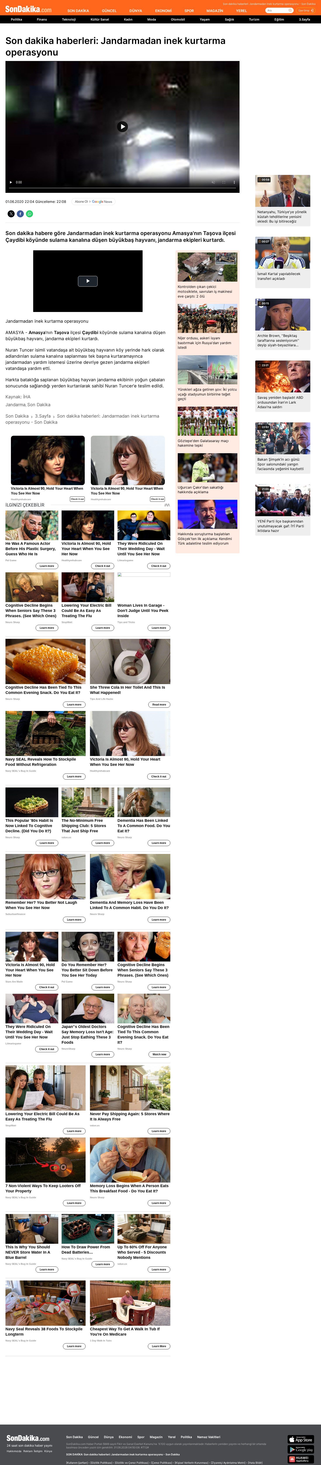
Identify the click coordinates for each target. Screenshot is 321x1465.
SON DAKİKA (78, 11)
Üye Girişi (304, 10)
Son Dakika (74, 1437)
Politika (16, 19)
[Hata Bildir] (255, 1462)
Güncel (93, 1437)
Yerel (172, 1437)
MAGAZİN (215, 11)
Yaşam (205, 19)
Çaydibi (90, 332)
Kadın (128, 19)
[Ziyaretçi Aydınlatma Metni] (228, 1462)
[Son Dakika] (28, 9)
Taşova (61, 332)
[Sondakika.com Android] (301, 1449)
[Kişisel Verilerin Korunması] (191, 1462)
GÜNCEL (109, 11)
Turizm (254, 19)
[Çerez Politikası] (161, 1462)
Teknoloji (69, 19)
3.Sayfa (304, 19)
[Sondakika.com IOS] (301, 1439)
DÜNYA (135, 11)
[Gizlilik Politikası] (101, 1462)
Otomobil (178, 19)
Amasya (37, 332)
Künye (48, 1451)
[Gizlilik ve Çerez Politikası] (131, 1462)
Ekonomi (125, 1437)
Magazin (156, 1437)
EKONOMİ (163, 11)
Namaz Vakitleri (208, 1437)
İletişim (38, 1451)
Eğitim (279, 19)
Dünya (109, 1437)
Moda (151, 19)
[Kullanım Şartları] (77, 1462)
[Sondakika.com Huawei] (301, 1459)
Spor (141, 1437)
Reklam (28, 1451)
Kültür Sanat (100, 19)
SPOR (189, 11)
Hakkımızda (14, 1451)
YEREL (241, 11)
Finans (42, 19)
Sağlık (229, 19)
